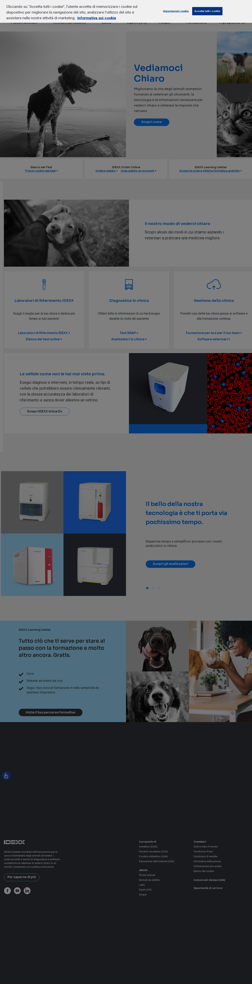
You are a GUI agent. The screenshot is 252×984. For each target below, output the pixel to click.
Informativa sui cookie (96, 18)
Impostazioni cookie (176, 11)
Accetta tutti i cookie (207, 11)
